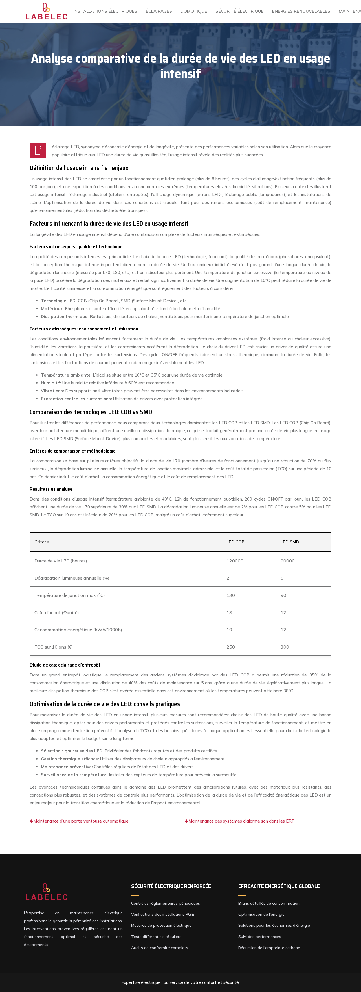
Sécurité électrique (239, 11)
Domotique (193, 11)
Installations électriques (105, 11)
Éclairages (159, 11)
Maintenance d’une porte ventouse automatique (81, 821)
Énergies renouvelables (301, 11)
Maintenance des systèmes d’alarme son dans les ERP (241, 821)
